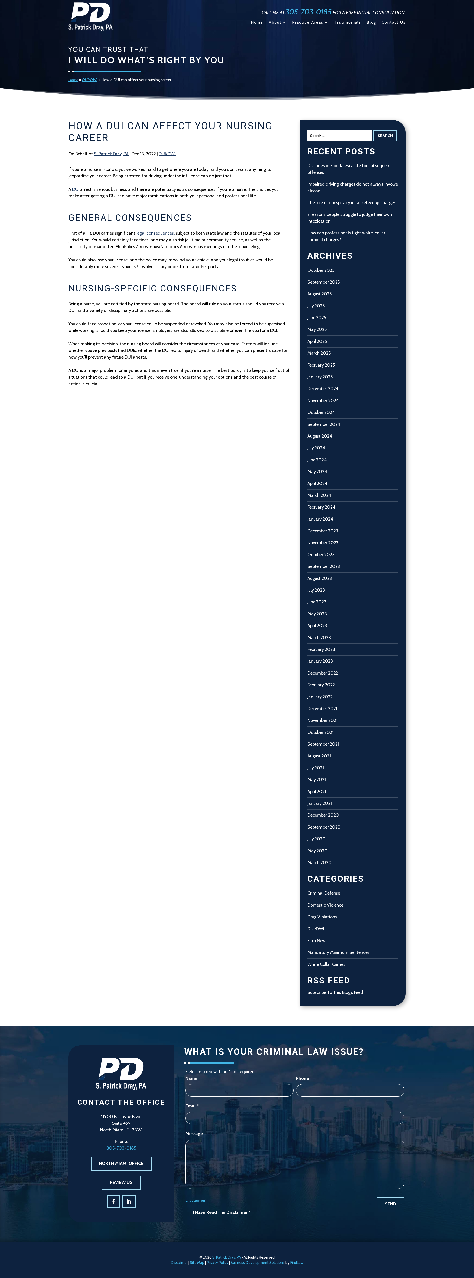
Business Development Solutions (258, 1262)
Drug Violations (322, 917)
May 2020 (317, 850)
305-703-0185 (309, 11)
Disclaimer (195, 1200)
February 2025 (321, 365)
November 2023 (322, 542)
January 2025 (320, 377)
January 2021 (319, 803)
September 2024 (323, 424)
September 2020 (324, 827)
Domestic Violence (325, 905)
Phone (302, 1078)
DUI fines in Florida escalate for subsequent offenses (349, 169)
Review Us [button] (121, 1182)
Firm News (317, 940)
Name (191, 1078)
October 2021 (320, 732)
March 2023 (319, 637)
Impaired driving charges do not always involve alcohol (352, 187)
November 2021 (322, 720)
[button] (469, 1242)
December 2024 (322, 388)
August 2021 (319, 756)
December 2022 (322, 673)
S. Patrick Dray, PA (111, 153)
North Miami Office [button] (121, 1163)
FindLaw (296, 1262)
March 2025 (319, 353)
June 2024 (317, 460)
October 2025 (320, 270)
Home (257, 23)
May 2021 (316, 779)
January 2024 (320, 519)
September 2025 (323, 282)
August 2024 (319, 436)
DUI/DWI (167, 153)
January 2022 (320, 696)
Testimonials (347, 23)
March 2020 (319, 862)
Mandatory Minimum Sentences (338, 952)
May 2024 (317, 471)
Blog (371, 23)
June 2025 (316, 317)
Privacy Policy (217, 1262)
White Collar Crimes (326, 964)
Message (194, 1133)
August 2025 (319, 294)
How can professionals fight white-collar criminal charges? (346, 236)
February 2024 (321, 507)
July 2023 (316, 590)
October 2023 (321, 554)
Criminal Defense (323, 893)
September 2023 (323, 566)
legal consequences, (155, 233)
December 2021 (322, 708)
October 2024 (321, 412)
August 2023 (319, 578)
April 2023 (317, 625)
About (275, 23)
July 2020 (316, 839)
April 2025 (317, 341)
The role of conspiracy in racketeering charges (351, 202)
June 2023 (316, 602)
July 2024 (316, 448)
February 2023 (321, 649)
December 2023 (322, 531)
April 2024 (317, 483)
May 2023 (317, 614)
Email (192, 1106)
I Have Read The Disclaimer (221, 1212)
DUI (75, 189)
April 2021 (316, 791)
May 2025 (317, 329)
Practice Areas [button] (307, 23)
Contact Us (394, 23)
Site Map (197, 1262)
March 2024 (319, 495)
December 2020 (323, 815)
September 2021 (323, 744)
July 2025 (316, 306)
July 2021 (315, 768)
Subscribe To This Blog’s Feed (335, 992)
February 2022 (321, 685)
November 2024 (323, 400)
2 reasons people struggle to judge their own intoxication (349, 218)
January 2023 (320, 661)
